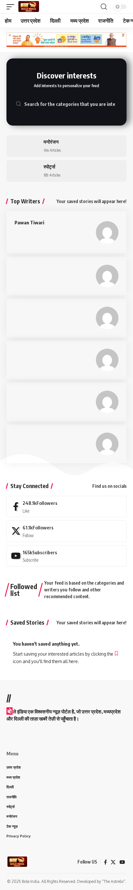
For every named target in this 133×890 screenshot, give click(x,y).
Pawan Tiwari (29, 222)
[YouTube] (122, 862)
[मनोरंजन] (22, 146)
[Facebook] (66, 506)
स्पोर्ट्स (49, 166)
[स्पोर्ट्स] (22, 171)
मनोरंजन (51, 142)
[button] (11, 7)
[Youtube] (66, 556)
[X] (66, 531)
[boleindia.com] (28, 7)
